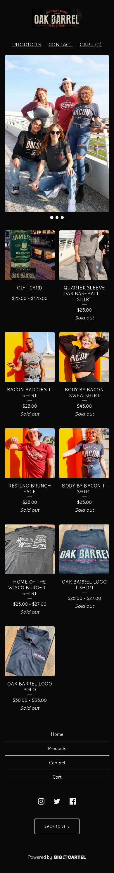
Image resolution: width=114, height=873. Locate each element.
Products (27, 44)
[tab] (51, 217)
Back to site (57, 826)
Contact (61, 44)
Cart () (91, 44)
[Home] (57, 18)
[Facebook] (73, 801)
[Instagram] (41, 801)
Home (57, 734)
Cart (57, 777)
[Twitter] (57, 801)
